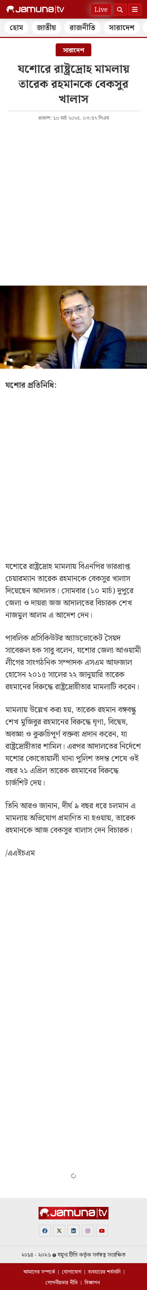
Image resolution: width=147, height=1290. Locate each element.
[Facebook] (45, 1231)
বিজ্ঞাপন (92, 1282)
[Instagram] (88, 1231)
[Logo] (35, 10)
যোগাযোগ (71, 1272)
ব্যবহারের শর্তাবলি (104, 1272)
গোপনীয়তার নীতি (61, 1282)
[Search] (120, 9)
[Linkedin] (73, 1231)
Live (101, 10)
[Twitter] (59, 1231)
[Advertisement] (73, 203)
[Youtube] (102, 1231)
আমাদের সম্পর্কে (39, 1272)
